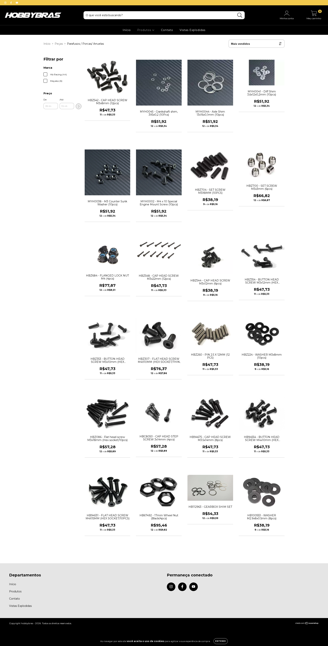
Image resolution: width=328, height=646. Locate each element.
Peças (59, 43)
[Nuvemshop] (307, 623)
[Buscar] (239, 15)
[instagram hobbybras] (6, 2)
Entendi (220, 641)
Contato (167, 30)
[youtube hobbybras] (16, 2)
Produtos (144, 30)
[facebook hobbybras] (11, 2)
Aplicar (78, 106)
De (45, 99)
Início (127, 30)
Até (61, 99)
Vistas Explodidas (192, 30)
